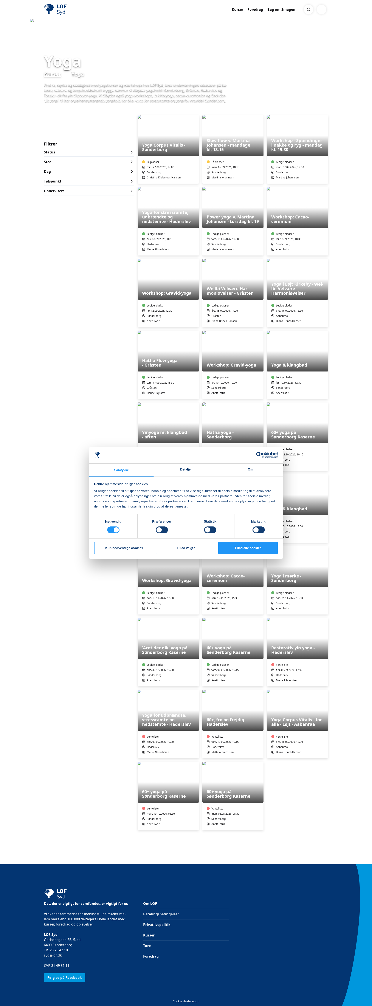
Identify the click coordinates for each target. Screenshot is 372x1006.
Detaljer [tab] (186, 469)
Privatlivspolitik (156, 924)
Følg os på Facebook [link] (64, 977)
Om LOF (150, 903)
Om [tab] (250, 469)
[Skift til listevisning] (325, 109)
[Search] (308, 9)
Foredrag (255, 9)
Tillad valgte (186, 548)
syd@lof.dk (53, 955)
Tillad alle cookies (248, 548)
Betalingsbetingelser (161, 914)
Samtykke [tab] (121, 470)
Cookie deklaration (186, 1001)
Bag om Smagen (281, 9)
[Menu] (321, 9)
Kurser (237, 9)
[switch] (162, 529)
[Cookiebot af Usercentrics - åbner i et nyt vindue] (259, 455)
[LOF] (75, 9)
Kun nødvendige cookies (124, 548)
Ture (147, 945)
